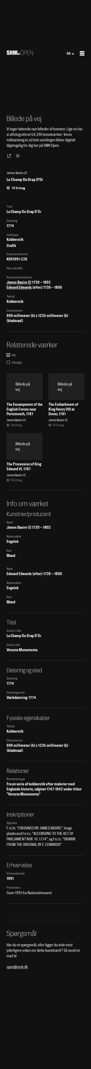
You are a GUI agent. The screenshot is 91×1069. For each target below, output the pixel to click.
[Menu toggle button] (82, 53)
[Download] (10, 155)
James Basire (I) (19, 282)
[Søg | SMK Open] (20, 53)
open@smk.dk (17, 967)
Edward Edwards (19, 287)
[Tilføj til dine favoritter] (18, 155)
